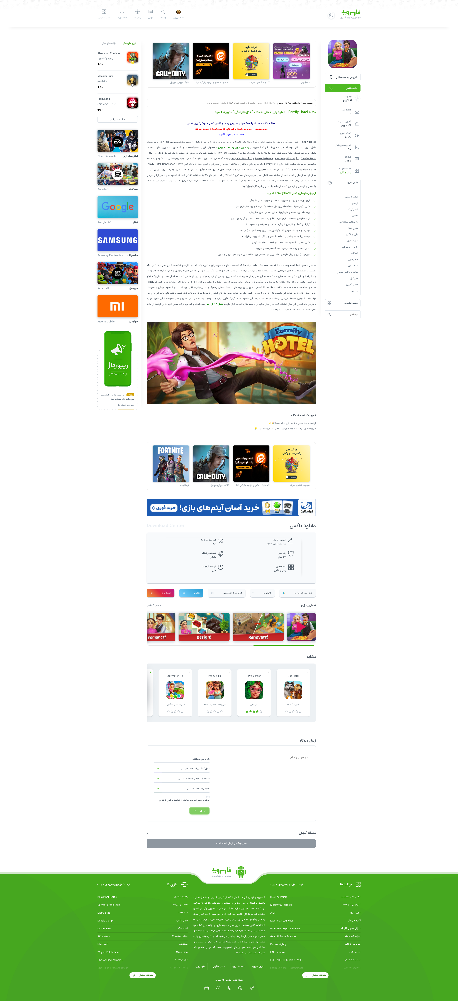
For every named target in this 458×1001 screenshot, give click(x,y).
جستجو (163, 18)
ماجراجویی (353, 260)
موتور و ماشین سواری (347, 272)
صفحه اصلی (307, 103)
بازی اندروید (294, 103)
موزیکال (354, 278)
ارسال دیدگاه (199, 811)
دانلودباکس (351, 88)
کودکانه (354, 253)
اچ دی (355, 203)
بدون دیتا (353, 228)
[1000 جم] (291, 61)
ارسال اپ (137, 18)
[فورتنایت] (171, 463)
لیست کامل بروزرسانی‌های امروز (287, 885)
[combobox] (181, 769)
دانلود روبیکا (200, 967)
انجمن (150, 18)
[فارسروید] (229, 873)
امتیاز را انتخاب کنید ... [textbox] (198, 789)
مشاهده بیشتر (319, 975)
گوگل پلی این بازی (303, 593)
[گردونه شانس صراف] (251, 61)
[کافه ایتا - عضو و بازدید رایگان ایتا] (211, 61)
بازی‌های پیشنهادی (348, 222)
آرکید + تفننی (351, 197)
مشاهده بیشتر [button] (118, 119)
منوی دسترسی (104, 18)
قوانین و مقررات (201, 800)
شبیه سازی (352, 241)
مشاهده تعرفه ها (126, 405)
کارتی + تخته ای (350, 247)
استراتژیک (353, 209)
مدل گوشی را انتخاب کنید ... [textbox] (195, 769)
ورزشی (354, 291)
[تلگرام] (252, 988)
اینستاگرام (166, 593)
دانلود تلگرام (219, 967)
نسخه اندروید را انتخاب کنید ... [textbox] (193, 779)
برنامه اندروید (238, 967)
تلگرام (197, 593)
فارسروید (284, 310)
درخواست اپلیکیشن (232, 593)
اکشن (355, 216)
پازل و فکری (344, 173)
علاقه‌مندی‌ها (122, 18)
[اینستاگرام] (206, 988)
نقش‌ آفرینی (352, 285)
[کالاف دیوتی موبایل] (171, 61)
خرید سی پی (178, 18)
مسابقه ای (353, 266)
